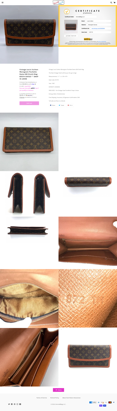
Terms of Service (42, 398)
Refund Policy (54, 398)
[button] (29, 94)
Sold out (29, 103)
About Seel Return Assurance (71, 398)
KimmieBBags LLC (60, 404)
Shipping (22, 97)
